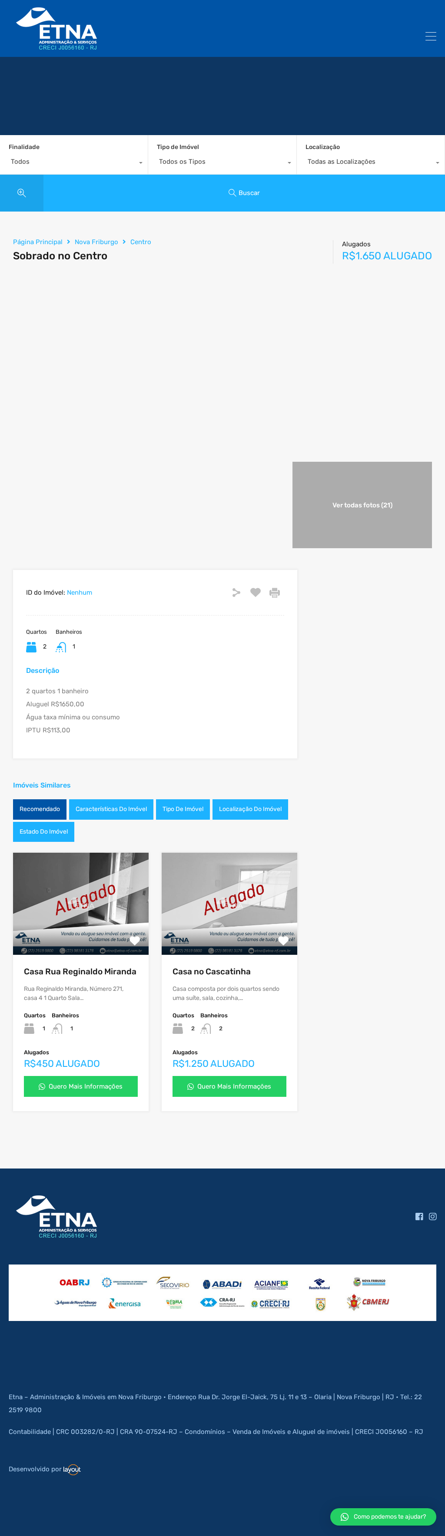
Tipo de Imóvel (178, 147)
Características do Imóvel (111, 809)
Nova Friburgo (96, 242)
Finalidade (24, 147)
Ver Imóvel (81, 934)
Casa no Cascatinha (212, 972)
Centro (140, 242)
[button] (383, 1517)
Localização (323, 147)
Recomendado (40, 809)
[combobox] (74, 163)
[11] (222, 1313)
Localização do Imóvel (250, 809)
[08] (75, 1312)
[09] (124, 1312)
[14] (369, 1313)
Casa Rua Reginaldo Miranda (80, 972)
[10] (173, 1313)
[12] (271, 1312)
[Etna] (56, 46)
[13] (320, 1313)
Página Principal (38, 242)
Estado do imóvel (44, 831)
